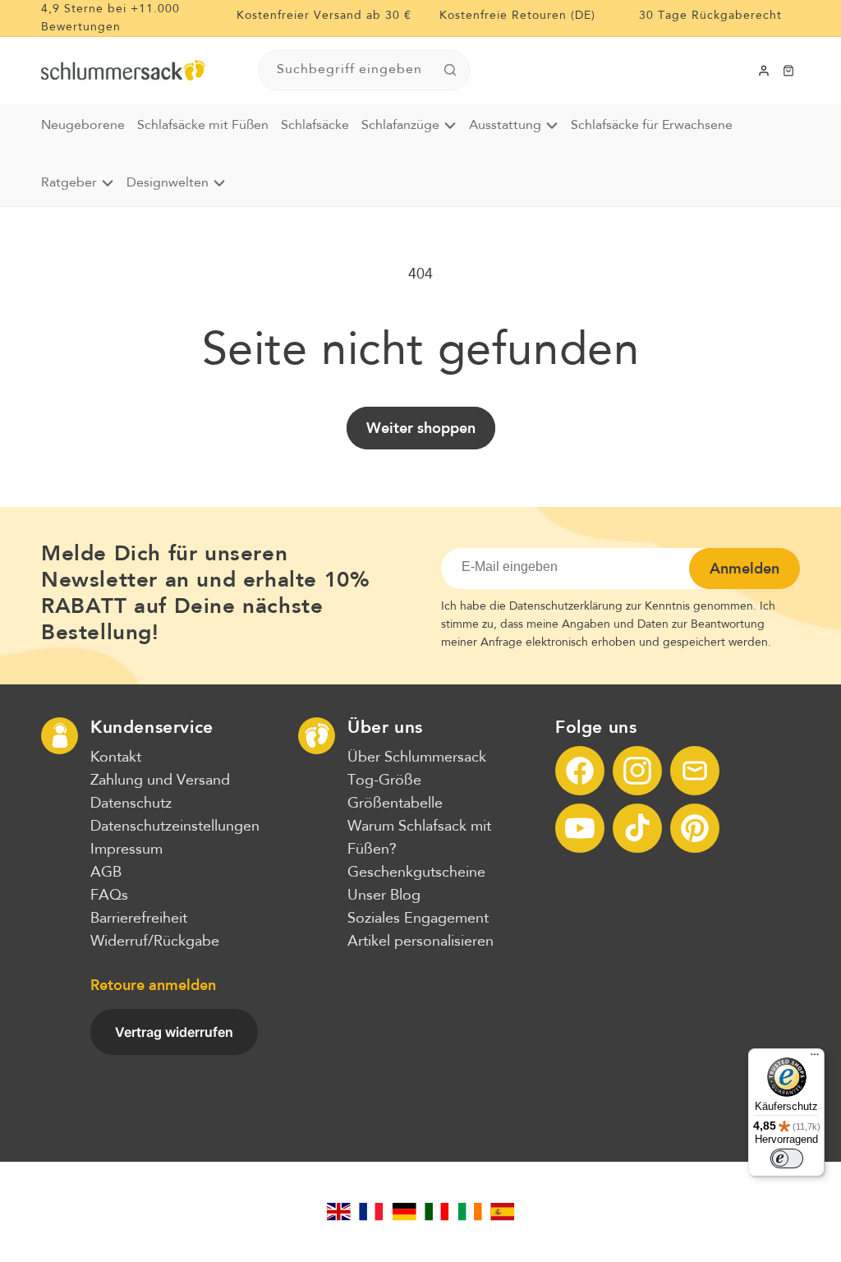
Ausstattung (505, 125)
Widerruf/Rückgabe (154, 941)
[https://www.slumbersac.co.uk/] (338, 1212)
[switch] (786, 1158)
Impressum (126, 849)
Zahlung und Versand (160, 780)
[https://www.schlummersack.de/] (404, 1212)
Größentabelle (395, 803)
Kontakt (115, 757)
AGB (106, 872)
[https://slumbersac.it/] (437, 1212)
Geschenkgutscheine (416, 872)
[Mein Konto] (763, 70)
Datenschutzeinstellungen (175, 826)
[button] (788, 70)
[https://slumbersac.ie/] (469, 1212)
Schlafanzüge (400, 125)
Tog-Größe (384, 780)
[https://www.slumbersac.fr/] (371, 1212)
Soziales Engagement (418, 918)
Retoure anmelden (153, 985)
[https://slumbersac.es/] (502, 1212)
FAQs (109, 895)
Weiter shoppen (421, 428)
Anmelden (744, 569)
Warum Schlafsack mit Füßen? (419, 838)
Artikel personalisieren (420, 941)
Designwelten (167, 183)
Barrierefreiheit (138, 918)
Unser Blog (383, 895)
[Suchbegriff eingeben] (450, 70)
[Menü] (815, 1058)
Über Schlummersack (416, 757)
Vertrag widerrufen (174, 1032)
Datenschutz (131, 803)
